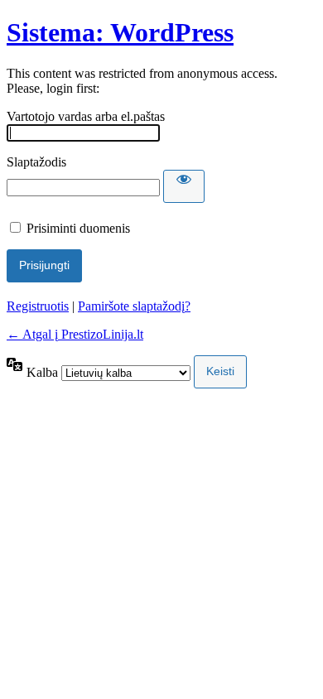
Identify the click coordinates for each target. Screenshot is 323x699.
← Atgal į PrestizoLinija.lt (75, 334)
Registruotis (38, 306)
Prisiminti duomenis (78, 228)
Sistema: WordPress (120, 32)
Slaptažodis (36, 162)
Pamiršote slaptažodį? (134, 306)
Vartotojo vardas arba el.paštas (86, 116)
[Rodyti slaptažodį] (184, 186)
